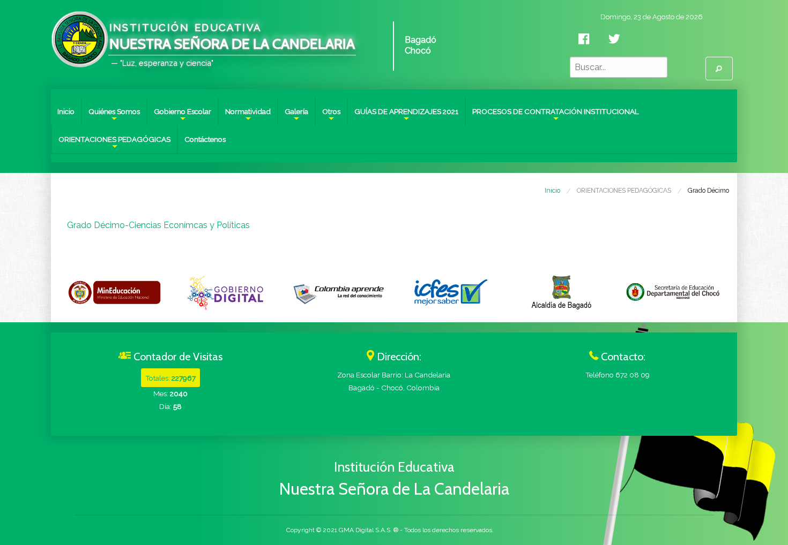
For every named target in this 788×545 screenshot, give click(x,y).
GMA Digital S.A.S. (365, 530)
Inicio (66, 111)
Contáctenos (205, 139)
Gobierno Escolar (182, 116)
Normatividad (248, 116)
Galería (296, 116)
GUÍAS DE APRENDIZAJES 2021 (406, 116)
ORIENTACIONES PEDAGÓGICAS (114, 144)
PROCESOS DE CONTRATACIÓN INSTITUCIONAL (555, 116)
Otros (331, 116)
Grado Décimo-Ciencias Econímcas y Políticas (158, 225)
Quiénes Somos (114, 116)
